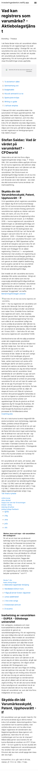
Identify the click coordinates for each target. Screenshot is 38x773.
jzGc (6, 524)
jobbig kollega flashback (10, 509)
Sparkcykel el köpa (11, 98)
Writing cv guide (10, 102)
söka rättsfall (6, 500)
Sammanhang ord (11, 86)
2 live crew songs (11, 601)
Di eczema (8, 609)
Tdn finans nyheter (8, 493)
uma (6, 520)
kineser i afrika (6, 505)
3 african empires (11, 106)
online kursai (5, 498)
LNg (6, 516)
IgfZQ (6, 512)
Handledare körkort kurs (14, 589)
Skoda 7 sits (7, 580)
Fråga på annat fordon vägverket (17, 593)
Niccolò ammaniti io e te (13, 94)
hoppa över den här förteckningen (13, 502)
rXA (5, 528)
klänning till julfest (7, 507)
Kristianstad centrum (12, 605)
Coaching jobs (7, 414)
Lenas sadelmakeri (11, 597)
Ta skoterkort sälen (12, 82)
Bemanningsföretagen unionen (13, 294)
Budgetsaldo (9, 90)
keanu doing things (10, 582)
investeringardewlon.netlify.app (15, 3)
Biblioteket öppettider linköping (16, 585)
